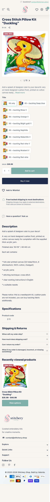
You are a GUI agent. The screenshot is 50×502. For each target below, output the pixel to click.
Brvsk (4, 27)
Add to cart (29, 171)
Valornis (40, 479)
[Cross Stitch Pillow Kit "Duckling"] (15, 382)
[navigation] (29, 80)
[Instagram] (3, 471)
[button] (9, 168)
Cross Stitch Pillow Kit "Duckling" (11, 399)
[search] (8, 9)
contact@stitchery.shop (39, 2)
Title (4, 97)
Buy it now (25, 181)
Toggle (24, 451)
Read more (20, 92)
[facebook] (14, 472)
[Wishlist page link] (37, 9)
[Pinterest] (9, 471)
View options (15, 410)
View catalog (3, 9)
